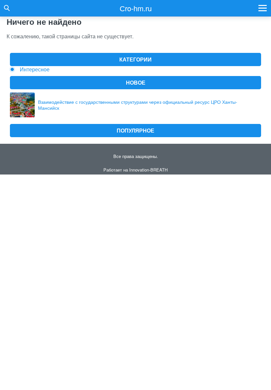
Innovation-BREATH (148, 170)
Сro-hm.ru (136, 8)
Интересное (35, 69)
